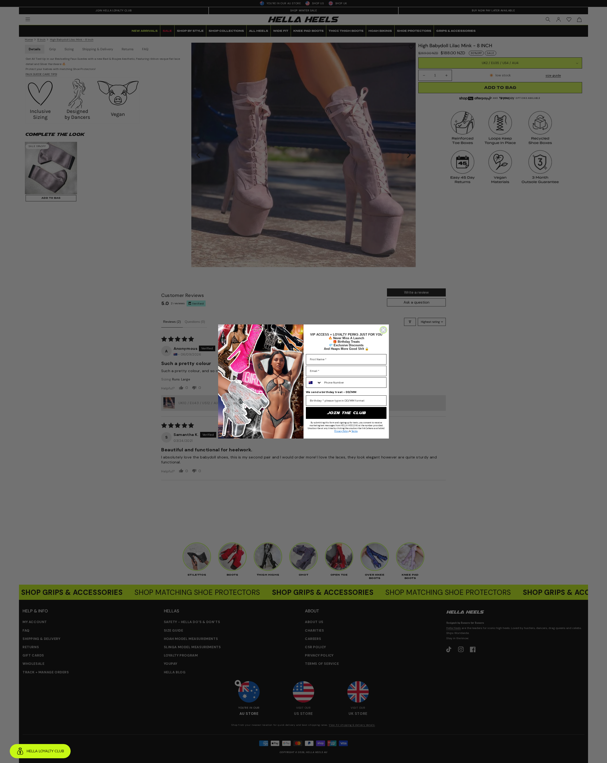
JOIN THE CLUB (346, 413)
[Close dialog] (383, 329)
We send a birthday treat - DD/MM (331, 392)
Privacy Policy (341, 431)
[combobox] (314, 383)
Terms (354, 431)
